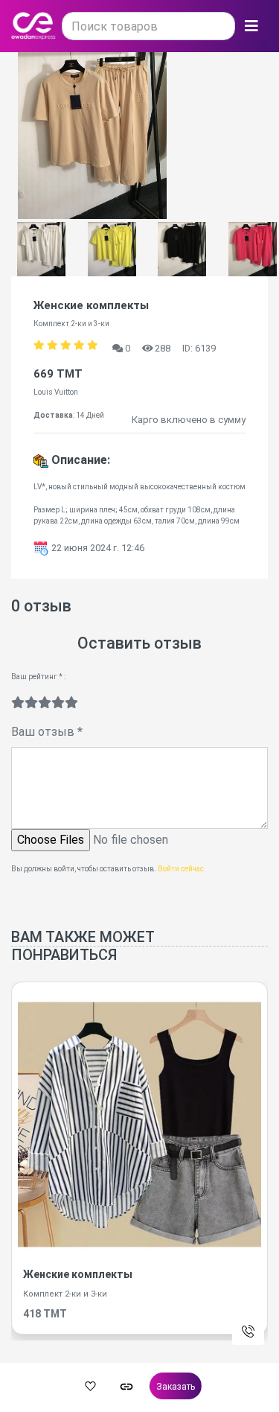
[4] (58, 703)
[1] (18, 703)
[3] (44, 703)
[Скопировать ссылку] (126, 1386)
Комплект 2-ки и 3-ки (65, 1294)
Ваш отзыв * (47, 732)
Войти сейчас (181, 869)
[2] (31, 703)
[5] (71, 703)
